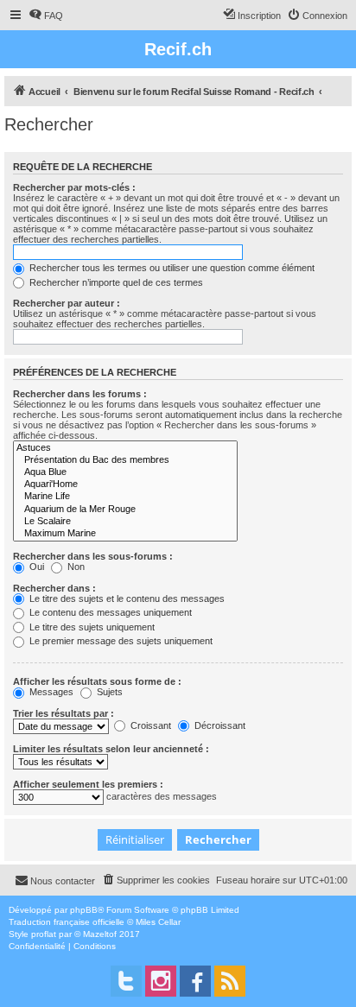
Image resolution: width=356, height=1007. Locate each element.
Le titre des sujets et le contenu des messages (126, 598)
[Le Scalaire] (125, 522)
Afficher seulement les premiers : (88, 784)
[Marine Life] (125, 497)
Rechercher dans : (54, 588)
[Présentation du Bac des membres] (125, 460)
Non (75, 566)
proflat (43, 934)
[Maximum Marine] (125, 534)
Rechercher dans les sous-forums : (93, 556)
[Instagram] (160, 981)
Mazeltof (100, 934)
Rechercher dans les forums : (80, 394)
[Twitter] (126, 981)
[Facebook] (195, 981)
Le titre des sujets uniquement (91, 627)
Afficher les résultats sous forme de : (97, 681)
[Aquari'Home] (125, 484)
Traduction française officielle (66, 922)
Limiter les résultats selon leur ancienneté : (111, 749)
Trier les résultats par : (63, 713)
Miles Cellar (158, 922)
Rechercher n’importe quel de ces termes (115, 282)
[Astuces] (125, 448)
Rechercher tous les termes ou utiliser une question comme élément (171, 268)
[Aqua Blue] (125, 472)
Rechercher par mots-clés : (74, 187)
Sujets (108, 692)
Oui (35, 566)
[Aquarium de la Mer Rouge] (125, 510)
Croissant (149, 725)
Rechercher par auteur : (66, 303)
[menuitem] (46, 15)
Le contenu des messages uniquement (109, 612)
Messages (50, 692)
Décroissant (218, 725)
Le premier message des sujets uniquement (120, 641)
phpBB (84, 910)
